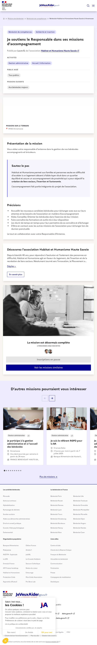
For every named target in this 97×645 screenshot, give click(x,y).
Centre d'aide (55, 545)
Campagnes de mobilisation (61, 577)
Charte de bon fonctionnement (16, 636)
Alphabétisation (9, 505)
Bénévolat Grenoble (80, 505)
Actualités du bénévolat (59, 559)
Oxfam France (31, 545)
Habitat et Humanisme (11, 573)
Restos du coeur (32, 568)
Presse (53, 573)
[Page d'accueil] (49, 5)
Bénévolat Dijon (79, 519)
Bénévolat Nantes (79, 528)
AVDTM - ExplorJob (10, 554)
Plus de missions (47, 476)
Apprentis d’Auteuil (10, 582)
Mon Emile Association (34, 577)
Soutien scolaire (9, 514)
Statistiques (55, 582)
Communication (56, 564)
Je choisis (29, 632)
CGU (68, 632)
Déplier (10, 266)
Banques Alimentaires (11, 545)
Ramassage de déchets (11, 510)
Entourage (29, 573)
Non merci (11, 632)
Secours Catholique (33, 564)
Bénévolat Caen (79, 532)
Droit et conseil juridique (12, 523)
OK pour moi (46, 632)
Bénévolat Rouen (57, 501)
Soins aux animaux (9, 501)
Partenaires (55, 568)
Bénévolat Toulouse (80, 501)
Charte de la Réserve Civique (61, 550)
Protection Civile (9, 577)
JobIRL (28, 554)
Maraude (6, 496)
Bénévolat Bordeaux (58, 523)
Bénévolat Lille (78, 496)
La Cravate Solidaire (33, 559)
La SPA (5, 559)
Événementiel (8, 532)
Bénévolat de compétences (36, 18)
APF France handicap (10, 568)
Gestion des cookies (49, 636)
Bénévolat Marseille (80, 514)
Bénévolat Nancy (57, 528)
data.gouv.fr (67, 613)
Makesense (7, 550)
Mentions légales (57, 632)
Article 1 (29, 550)
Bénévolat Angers (79, 523)
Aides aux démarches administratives (16, 519)
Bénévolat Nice (56, 532)
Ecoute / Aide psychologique (13, 528)
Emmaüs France (8, 564)
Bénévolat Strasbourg (58, 519)
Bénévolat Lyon (56, 510)
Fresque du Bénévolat (58, 554)
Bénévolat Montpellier (81, 510)
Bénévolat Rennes (57, 505)
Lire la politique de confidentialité (16, 624)
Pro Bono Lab (30, 582)
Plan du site (35, 636)
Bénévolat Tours (56, 514)
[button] (5, 641)
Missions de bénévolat (16, 18)
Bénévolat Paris (56, 496)
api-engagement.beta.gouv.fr (54, 618)
